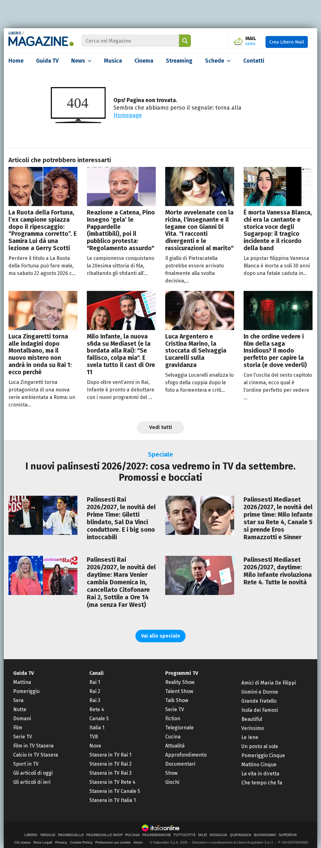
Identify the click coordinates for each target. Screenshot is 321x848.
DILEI (202, 835)
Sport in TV (26, 764)
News (78, 60)
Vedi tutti (160, 427)
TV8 (93, 737)
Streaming (179, 60)
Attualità (175, 746)
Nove (95, 746)
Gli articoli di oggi (33, 773)
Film (17, 728)
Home (16, 60)
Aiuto (138, 842)
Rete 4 (96, 709)
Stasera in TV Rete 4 (112, 782)
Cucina (173, 737)
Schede (214, 60)
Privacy (61, 842)
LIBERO (14, 33)
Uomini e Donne (259, 692)
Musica (113, 60)
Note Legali (43, 842)
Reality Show (179, 682)
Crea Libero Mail (286, 42)
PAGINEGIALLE (71, 835)
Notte (19, 709)
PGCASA (132, 835)
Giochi (172, 782)
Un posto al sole (259, 746)
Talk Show (176, 700)
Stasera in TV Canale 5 (114, 791)
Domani (22, 718)
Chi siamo (22, 842)
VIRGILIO (47, 835)
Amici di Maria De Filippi (268, 683)
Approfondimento (186, 755)
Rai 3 (94, 700)
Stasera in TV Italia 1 (112, 800)
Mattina (22, 682)
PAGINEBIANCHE (156, 835)
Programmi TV (181, 673)
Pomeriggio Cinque (263, 755)
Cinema (143, 60)
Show (171, 773)
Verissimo (252, 728)
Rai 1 (94, 682)
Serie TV (22, 737)
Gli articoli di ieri (31, 782)
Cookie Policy (81, 842)
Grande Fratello (258, 701)
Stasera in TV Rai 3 (110, 773)
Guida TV (47, 60)
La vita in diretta (260, 774)
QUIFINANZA (240, 835)
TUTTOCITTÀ (184, 835)
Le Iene (249, 737)
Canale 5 (99, 718)
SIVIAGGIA (218, 835)
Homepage (127, 115)
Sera (18, 700)
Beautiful (251, 719)
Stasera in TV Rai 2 (110, 764)
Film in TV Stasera (33, 746)
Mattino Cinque (258, 765)
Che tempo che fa (261, 783)
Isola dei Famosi (259, 710)
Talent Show (179, 691)
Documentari (180, 764)
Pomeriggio (26, 691)
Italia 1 (96, 728)
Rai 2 (94, 691)
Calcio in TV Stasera (35, 755)
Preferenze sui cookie (113, 842)
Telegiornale (179, 728)
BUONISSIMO (265, 835)
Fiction (172, 718)
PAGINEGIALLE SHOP (104, 835)
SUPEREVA (288, 835)
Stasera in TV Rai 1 (110, 755)
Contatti (253, 60)
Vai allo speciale (160, 636)
